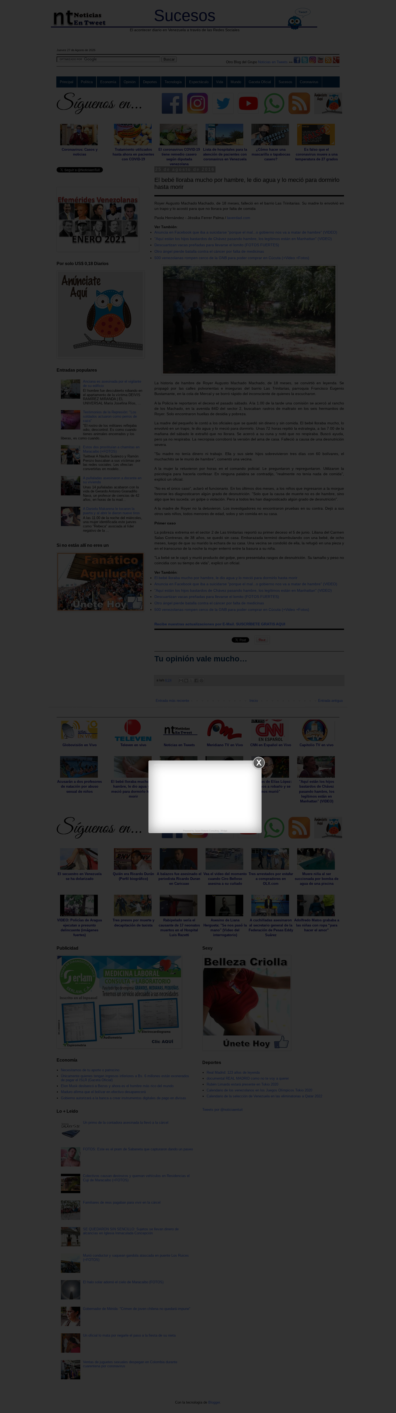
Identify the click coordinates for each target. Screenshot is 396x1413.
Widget (224, 831)
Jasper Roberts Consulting (206, 831)
